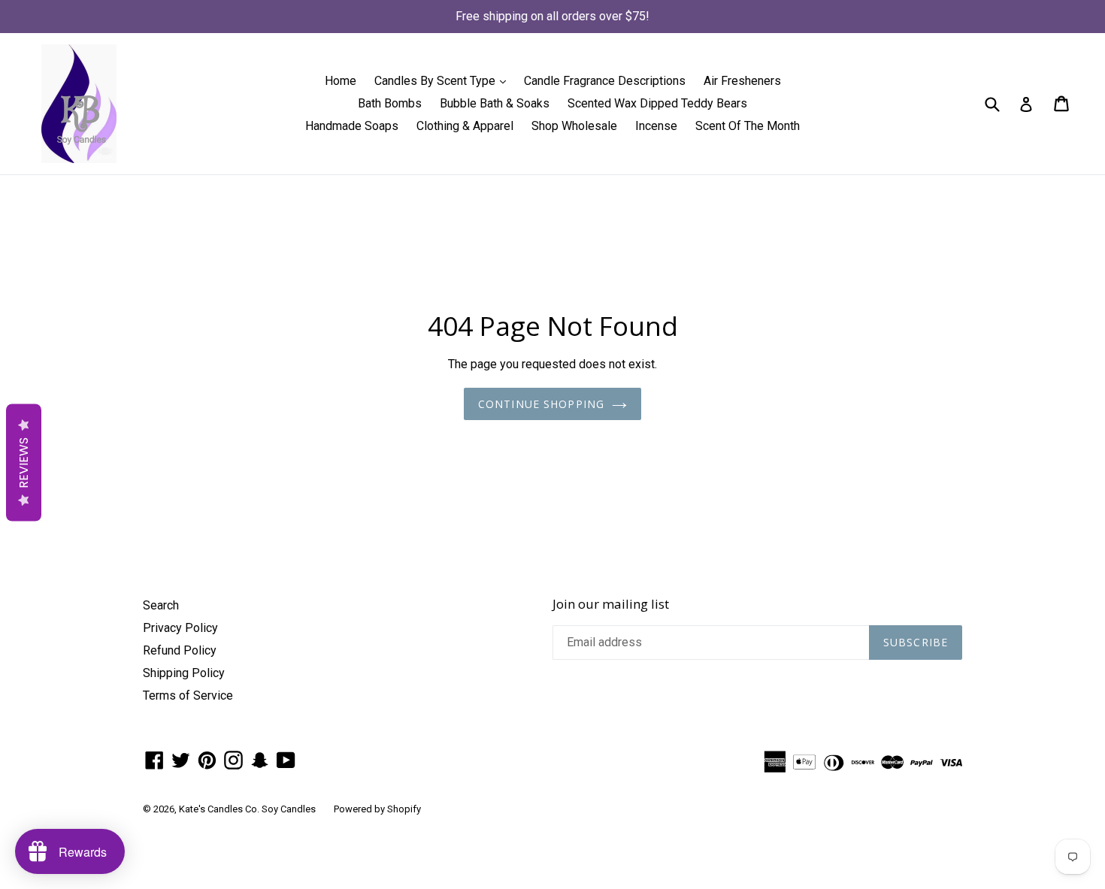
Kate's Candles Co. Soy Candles (247, 809)
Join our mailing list (610, 604)
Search (161, 605)
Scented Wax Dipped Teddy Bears (657, 103)
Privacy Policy (180, 628)
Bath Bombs (390, 103)
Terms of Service (188, 695)
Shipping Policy (184, 673)
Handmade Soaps (351, 126)
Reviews (23, 462)
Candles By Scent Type (443, 80)
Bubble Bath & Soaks (494, 103)
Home (340, 81)
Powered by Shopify (377, 809)
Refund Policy (179, 650)
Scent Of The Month (747, 126)
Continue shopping (541, 404)
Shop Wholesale (574, 126)
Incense (656, 126)
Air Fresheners (742, 81)
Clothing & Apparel (464, 126)
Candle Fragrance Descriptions (605, 81)
